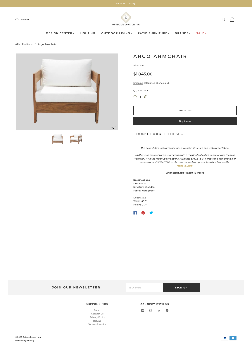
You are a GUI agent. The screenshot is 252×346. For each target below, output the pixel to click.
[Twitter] (151, 213)
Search (25, 19)
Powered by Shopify (24, 340)
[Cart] (232, 20)
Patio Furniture (152, 33)
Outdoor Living (115, 33)
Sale (200, 33)
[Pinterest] (143, 213)
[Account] (223, 20)
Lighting (87, 33)
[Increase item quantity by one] (146, 97)
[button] (26, 92)
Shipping (138, 83)
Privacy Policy (97, 317)
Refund (97, 320)
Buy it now (185, 121)
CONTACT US (162, 162)
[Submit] (19, 19)
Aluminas (138, 65)
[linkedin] (159, 311)
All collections (23, 44)
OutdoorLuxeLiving (32, 337)
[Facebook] (135, 213)
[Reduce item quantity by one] (135, 97)
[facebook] (143, 311)
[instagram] (151, 311)
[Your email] (144, 287)
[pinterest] (167, 311)
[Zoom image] (67, 92)
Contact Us (97, 313)
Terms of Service (97, 324)
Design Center (59, 33)
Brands (182, 33)
